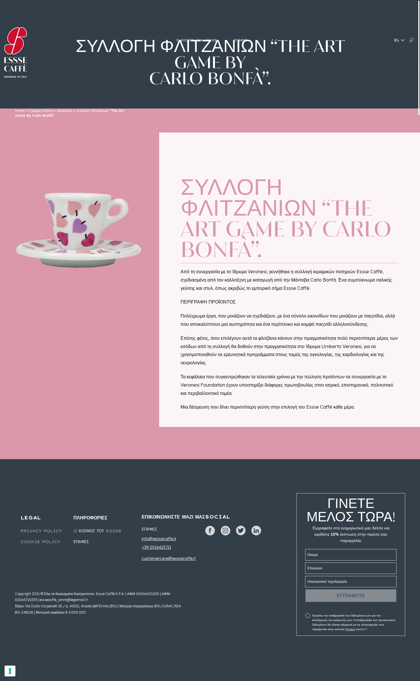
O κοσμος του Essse (97, 531)
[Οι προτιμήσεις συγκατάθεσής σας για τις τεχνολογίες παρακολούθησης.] (10, 671)
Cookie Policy (41, 541)
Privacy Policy (41, 531)
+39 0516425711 (156, 547)
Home (19, 111)
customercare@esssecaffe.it (169, 558)
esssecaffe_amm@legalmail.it (63, 600)
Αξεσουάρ (64, 111)
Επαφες (81, 541)
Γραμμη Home (40, 111)
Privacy (350, 629)
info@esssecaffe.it (159, 538)
